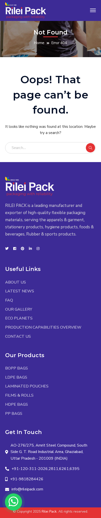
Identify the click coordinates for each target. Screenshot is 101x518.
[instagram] (38, 248)
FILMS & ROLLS (19, 395)
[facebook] (14, 248)
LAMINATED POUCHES (27, 386)
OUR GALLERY (18, 309)
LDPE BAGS (16, 377)
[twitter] (7, 248)
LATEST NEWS (19, 291)
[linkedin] (30, 248)
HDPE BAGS (16, 404)
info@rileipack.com (27, 489)
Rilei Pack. (49, 511)
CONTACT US (18, 336)
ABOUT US (15, 282)
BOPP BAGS (16, 368)
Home (39, 42)
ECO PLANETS (19, 318)
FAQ (9, 300)
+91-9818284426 (26, 479)
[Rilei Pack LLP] (25, 10)
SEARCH (90, 147)
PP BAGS (13, 413)
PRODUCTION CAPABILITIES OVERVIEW (43, 327)
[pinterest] (22, 248)
